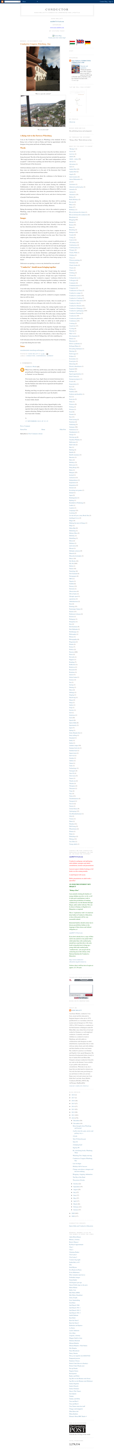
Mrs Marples (73, 1348)
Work (70, 834)
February (76, 1207)
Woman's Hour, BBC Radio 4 (78, 1416)
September (76, 1187)
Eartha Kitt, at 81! (74, 1262)
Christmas (72, 263)
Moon (71, 541)
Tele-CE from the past (79, 1139)
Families (71, 392)
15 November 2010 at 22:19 (36, 421)
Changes (71, 250)
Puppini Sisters (73, 1371)
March (75, 1204)
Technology (72, 768)
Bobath (71, 222)
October (75, 1184)
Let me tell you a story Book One (79, 515)
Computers (72, 288)
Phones (71, 637)
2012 (73, 1112)
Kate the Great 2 (74, 1323)
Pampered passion (74, 1358)
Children (72, 255)
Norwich (71, 589)
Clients (71, 268)
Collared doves (73, 278)
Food (70, 412)
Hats (70, 447)
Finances (72, 404)
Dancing (71, 331)
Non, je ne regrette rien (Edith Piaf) (79, 1356)
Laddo (71, 505)
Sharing (71, 687)
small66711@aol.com (57, 21)
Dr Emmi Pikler (73, 346)
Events (71, 381)
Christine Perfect (74, 1252)
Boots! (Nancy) (73, 1242)
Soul (70, 718)
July (74, 1192)
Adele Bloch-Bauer (75, 1237)
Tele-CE (71, 773)
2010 (73, 1118)
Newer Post (23, 429)
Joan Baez (72, 1303)
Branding (72, 230)
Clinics (71, 270)
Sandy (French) (73, 1386)
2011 (73, 1115)
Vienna (71, 819)
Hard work (72, 445)
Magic (71, 521)
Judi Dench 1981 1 (75, 1308)
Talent (71, 763)
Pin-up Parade (73, 1368)
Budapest (72, 232)
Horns (71, 470)
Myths (71, 566)
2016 (73, 1101)
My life (71, 563)
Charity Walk (73, 253)
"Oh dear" (72, 149)
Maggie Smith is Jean (75, 1338)
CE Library (72, 242)
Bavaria (71, 202)
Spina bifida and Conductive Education (81, 1226)
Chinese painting (74, 260)
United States (73, 809)
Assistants (72, 184)
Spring (71, 730)
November (76, 1123)
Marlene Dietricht (74, 1341)
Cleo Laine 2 (73, 1257)
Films (71, 402)
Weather (71, 824)
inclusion (72, 478)
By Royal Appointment (76, 1244)
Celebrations (73, 245)
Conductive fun (74, 303)
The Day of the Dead (79, 1177)
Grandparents (73, 432)
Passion (71, 617)
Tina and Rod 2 (74, 1404)
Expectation (73, 384)
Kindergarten (73, 498)
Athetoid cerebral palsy (76, 187)
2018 (73, 1095)
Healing (71, 450)
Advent (71, 162)
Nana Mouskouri (74, 1351)
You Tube (72, 841)
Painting (71, 606)
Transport (72, 801)
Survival (71, 755)
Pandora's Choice (74, 1361)
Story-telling (73, 735)
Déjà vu (71, 333)
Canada (71, 235)
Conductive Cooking (75, 298)
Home (43, 429)
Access (71, 151)
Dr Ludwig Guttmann (75, 349)
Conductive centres (75, 296)
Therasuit (72, 788)
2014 (73, 1106)
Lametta (71, 508)
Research (72, 670)
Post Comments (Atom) (35, 434)
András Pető (72, 172)
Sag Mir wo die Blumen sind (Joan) (79, 1378)
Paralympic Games (74, 609)
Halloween (72, 442)
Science (71, 680)
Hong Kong (72, 467)
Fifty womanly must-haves (77, 1275)
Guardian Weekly (74, 440)
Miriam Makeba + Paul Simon (78, 1346)
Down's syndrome (74, 344)
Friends (71, 414)
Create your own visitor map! (57, 38)
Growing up (72, 437)
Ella (70, 1265)
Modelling (72, 538)
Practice (71, 652)
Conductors (30, 355)
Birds (70, 207)
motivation (72, 546)
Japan (71, 495)
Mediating (72, 531)
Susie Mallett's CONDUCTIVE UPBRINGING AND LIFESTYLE (81, 62)
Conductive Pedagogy (76, 308)
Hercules (71, 457)
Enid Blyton (73, 1267)
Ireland (71, 493)
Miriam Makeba (74, 1343)
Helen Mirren (73, 1287)
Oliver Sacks (73, 594)
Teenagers (72, 771)
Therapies (72, 786)
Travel (71, 804)
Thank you (72, 781)
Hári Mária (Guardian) (75, 1295)
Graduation (72, 430)
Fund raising (73, 419)
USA (70, 816)
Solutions (72, 715)
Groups (71, 435)
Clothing (72, 273)
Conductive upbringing (76, 311)
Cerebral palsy (73, 248)
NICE (71, 579)
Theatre (71, 783)
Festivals (72, 399)
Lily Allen (72, 1333)
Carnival (71, 240)
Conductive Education (76, 301)
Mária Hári (72, 528)
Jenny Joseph (73, 1298)
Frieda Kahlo (73, 1280)
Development (73, 336)
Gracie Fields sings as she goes (78, 1285)
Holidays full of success (80, 1166)
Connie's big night (74, 1260)
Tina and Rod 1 (74, 1401)
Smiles (71, 705)
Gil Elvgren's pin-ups (75, 1282)
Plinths (71, 644)
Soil (70, 713)
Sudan (71, 743)
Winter (71, 831)
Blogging (72, 220)
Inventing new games (75, 490)
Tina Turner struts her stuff (77, 1406)
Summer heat (73, 750)
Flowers (71, 409)
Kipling (71, 500)
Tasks (71, 766)
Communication (74, 285)
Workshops (72, 836)
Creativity (72, 326)
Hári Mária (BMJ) (74, 1293)
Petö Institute (73, 627)
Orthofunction (73, 601)
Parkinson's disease (75, 614)
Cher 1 (71, 1247)
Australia (72, 189)
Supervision (72, 753)
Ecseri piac (72, 361)
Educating (72, 364)
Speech (71, 720)
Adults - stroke (73, 159)
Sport (70, 728)
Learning (72, 513)
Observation (73, 591)
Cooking (72, 323)
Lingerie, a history (74, 1335)
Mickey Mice (73, 533)
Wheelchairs (73, 829)
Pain (70, 604)
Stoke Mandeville (74, 733)
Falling (71, 389)
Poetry (71, 647)
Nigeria (71, 581)
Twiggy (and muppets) (76, 1409)
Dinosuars (72, 341)
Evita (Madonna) (74, 1272)
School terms (73, 677)
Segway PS (76, 1148)
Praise (71, 654)
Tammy (71, 1396)
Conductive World (30, 367)
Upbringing (72, 811)
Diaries (71, 339)
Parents (71, 612)
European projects (74, 379)
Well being (72, 826)
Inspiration (72, 483)
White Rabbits (73, 1414)
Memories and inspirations (84, 67)
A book (75, 1136)
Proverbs (71, 657)
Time (70, 791)
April (75, 1201)
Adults (71, 157)
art (70, 182)
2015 (73, 1103)
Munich (71, 553)
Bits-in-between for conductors (78, 215)
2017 (73, 1098)
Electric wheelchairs (75, 366)
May (74, 1198)
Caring (71, 237)
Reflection (72, 665)
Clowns (71, 275)
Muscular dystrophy (75, 556)
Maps (71, 526)
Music (71, 558)
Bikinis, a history (74, 1239)
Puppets (71, 660)
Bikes (71, 205)
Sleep (71, 703)
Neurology (72, 571)
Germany (50, 355)
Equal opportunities (75, 374)
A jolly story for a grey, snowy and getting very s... (83, 1132)
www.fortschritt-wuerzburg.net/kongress (32, 350)
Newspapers (72, 576)
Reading (71, 662)
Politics (71, 649)
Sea (70, 682)
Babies (71, 197)
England (71, 369)
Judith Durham (73, 1315)
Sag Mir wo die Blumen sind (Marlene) (81, 1381)
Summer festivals (74, 748)
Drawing (71, 351)
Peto (70, 624)
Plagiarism (72, 642)
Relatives (72, 667)
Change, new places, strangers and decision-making (83, 1170)
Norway (71, 586)
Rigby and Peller (74, 1376)
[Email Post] (47, 354)
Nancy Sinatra (73, 1353)
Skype (71, 700)
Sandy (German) (74, 1389)
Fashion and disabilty (75, 394)
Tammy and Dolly (74, 1399)
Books (71, 225)
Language (72, 510)
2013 (73, 1109)
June (74, 1195)
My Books (72, 561)
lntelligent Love (74, 518)
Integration (72, 485)
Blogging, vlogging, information (83, 1174)
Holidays (72, 462)
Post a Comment (25, 426)
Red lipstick (73, 1373)
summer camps (73, 745)
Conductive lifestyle (75, 306)
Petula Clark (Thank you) (76, 1366)
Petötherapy (72, 632)
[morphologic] (70, 981)
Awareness (72, 194)
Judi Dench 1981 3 (75, 1313)
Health (71, 452)
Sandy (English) (74, 1384)
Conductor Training (75, 313)
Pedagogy (72, 619)
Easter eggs (72, 354)
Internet (71, 488)
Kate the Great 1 (74, 1320)
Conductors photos (75, 318)
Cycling (71, 328)
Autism (71, 192)
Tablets (71, 761)
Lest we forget (77, 1163)
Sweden (71, 758)
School (71, 675)
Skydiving (72, 697)
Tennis (71, 778)
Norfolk (71, 584)
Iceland (71, 475)
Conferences (41, 355)
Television (72, 776)
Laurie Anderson (74, 1330)
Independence (73, 480)
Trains (71, 796)
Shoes (71, 690)
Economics (72, 359)
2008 (73, 1216)
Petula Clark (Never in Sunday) (78, 1363)
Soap (70, 708)
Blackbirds (72, 217)
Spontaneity (73, 725)
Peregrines (72, 622)
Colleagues (72, 280)
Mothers (71, 543)
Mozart (71, 548)
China (71, 258)
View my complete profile (79, 1086)
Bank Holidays (73, 199)
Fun (70, 417)
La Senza (72, 1328)
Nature (71, 569)
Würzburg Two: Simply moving (82, 1155)
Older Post (63, 429)
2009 (73, 1213)
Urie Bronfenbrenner (75, 814)
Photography (73, 639)
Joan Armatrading (74, 1300)
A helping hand (77, 1145)
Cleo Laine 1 (73, 1255)
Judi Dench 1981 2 (75, 1310)
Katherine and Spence (75, 1325)
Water (71, 821)
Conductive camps (74, 293)
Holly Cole (72, 1290)
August (75, 1189)
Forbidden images (74, 1277)
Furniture (72, 422)
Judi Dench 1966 (74, 1305)
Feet (70, 397)
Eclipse (71, 356)
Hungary (71, 472)
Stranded (72, 738)
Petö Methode (73, 629)
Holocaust (72, 465)
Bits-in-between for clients (77, 212)
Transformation (73, 798)
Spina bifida (72, 723)
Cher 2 (71, 1250)
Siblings (71, 692)
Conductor (57, 9)
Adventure (72, 164)
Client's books (73, 265)
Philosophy (72, 634)
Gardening (72, 424)
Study (71, 740)
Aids (70, 167)
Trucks (71, 806)
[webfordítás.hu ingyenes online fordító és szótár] (81, 998)
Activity (71, 154)
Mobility (72, 536)
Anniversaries (73, 177)
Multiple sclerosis (74, 551)
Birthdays (72, 210)
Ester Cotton (73, 376)
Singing (71, 695)
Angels (71, 174)
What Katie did (73, 1411)
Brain (71, 227)
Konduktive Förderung (76, 503)
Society (71, 710)
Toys (70, 793)
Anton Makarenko (74, 179)
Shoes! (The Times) (75, 1391)
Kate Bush (72, 1318)
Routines (72, 672)
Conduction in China (75, 290)
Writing (71, 839)
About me (72, 122)
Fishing (71, 407)
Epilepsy (72, 371)
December (76, 1120)
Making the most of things (77, 523)
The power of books (79, 1180)
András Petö (72, 169)
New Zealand (73, 574)
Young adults (73, 844)
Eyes (70, 387)
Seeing (71, 685)
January (75, 1210)
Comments (72, 283)
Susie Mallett (76, 1010)
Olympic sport (73, 596)
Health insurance (74, 455)
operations (72, 599)
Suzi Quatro (72, 1394)
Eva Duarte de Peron (75, 1270)
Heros (71, 460)
